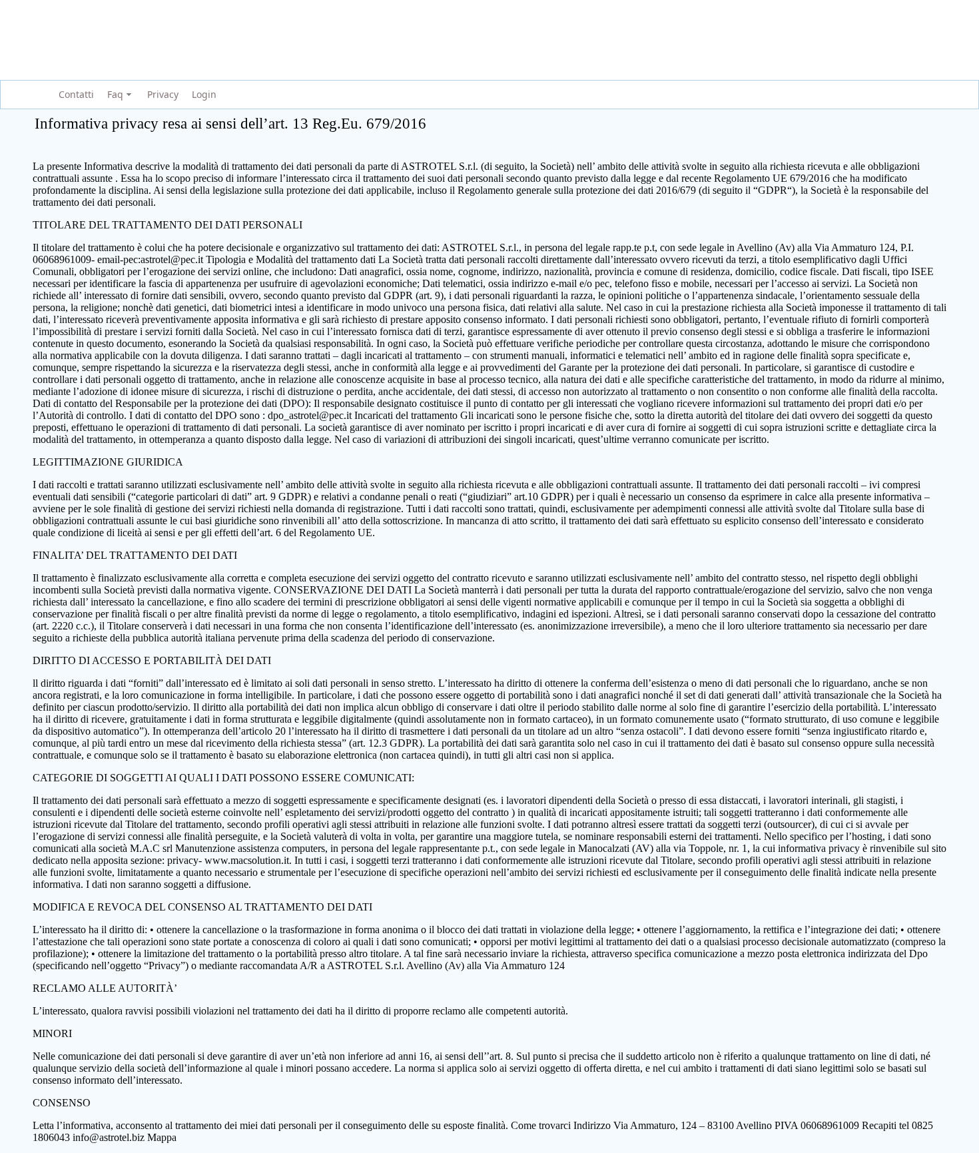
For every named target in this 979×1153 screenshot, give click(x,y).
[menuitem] (74, 95)
